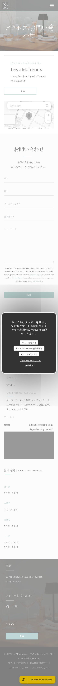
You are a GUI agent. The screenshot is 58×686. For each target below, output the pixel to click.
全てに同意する (29, 342)
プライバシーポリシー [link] (30, 360)
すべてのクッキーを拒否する (29, 348)
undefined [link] (29, 365)
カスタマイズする (29, 354)
